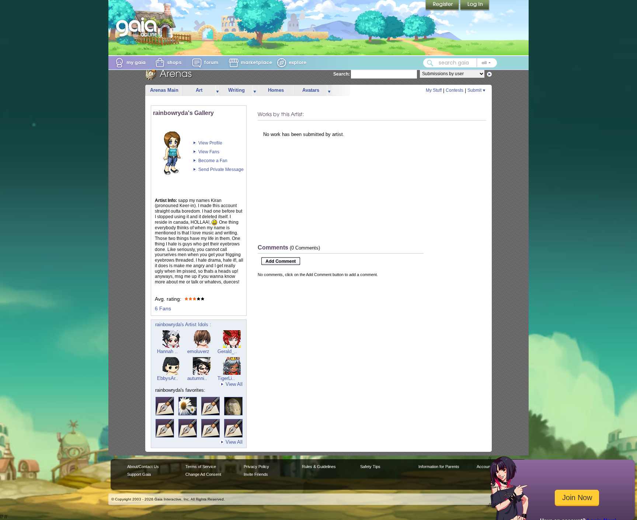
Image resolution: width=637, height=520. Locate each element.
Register (442, 5)
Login (475, 5)
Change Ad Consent (203, 474)
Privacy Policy (256, 466)
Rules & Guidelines (319, 466)
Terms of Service (200, 466)
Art (199, 90)
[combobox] (460, 62)
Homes (276, 90)
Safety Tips (370, 466)
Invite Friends (256, 474)
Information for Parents (438, 466)
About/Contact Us (143, 466)
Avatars (310, 90)
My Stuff (434, 90)
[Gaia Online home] (138, 26)
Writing (236, 90)
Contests (454, 90)
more (217, 90)
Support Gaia (139, 474)
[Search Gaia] (430, 63)
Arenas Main (164, 90)
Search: (341, 74)
